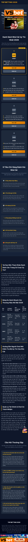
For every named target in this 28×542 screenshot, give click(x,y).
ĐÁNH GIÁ (14, 71)
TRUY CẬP (14, 67)
